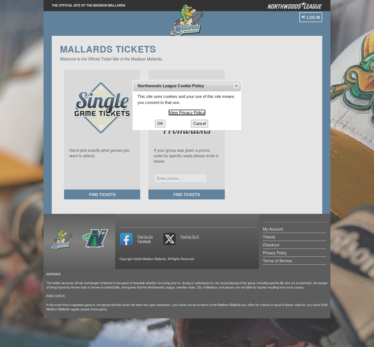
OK (160, 123)
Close (236, 86)
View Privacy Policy (187, 112)
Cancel (199, 123)
